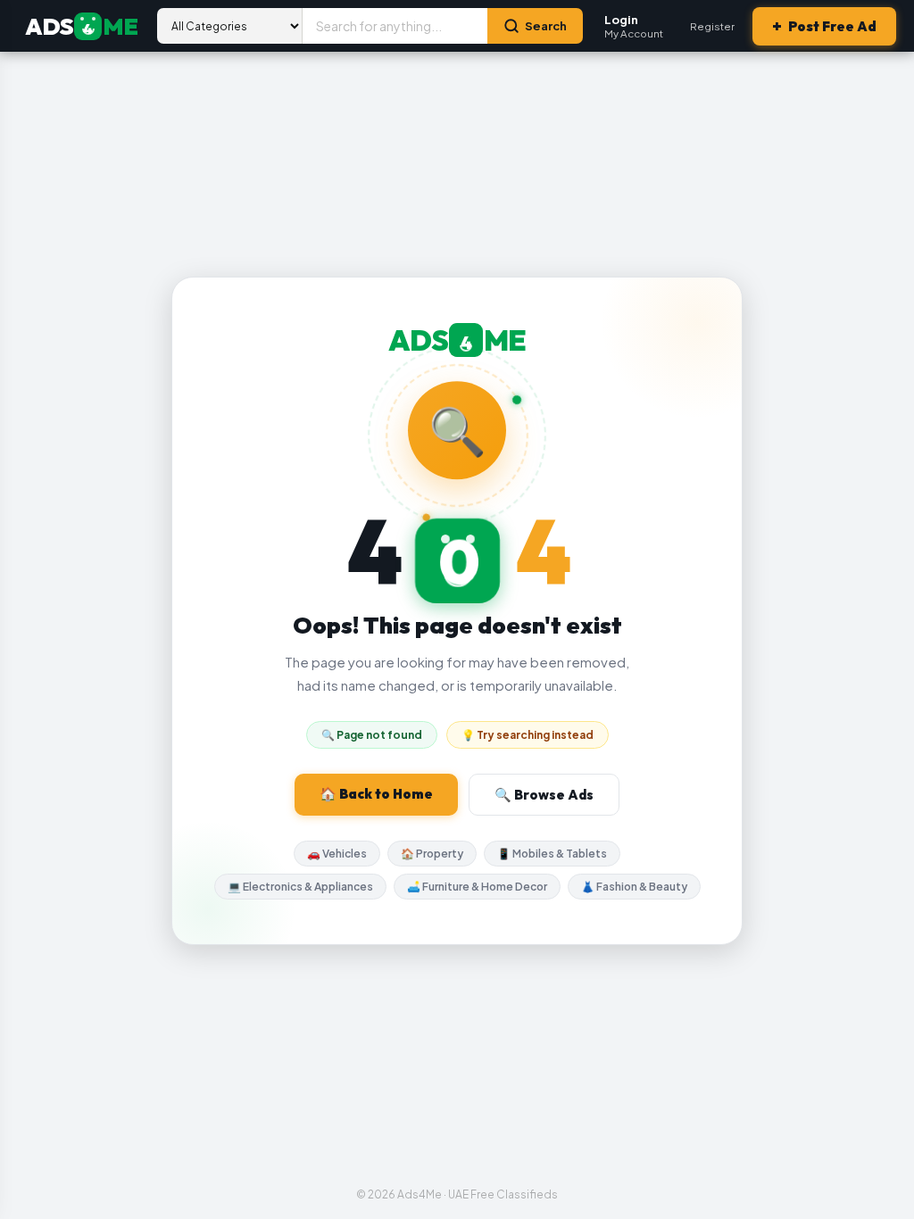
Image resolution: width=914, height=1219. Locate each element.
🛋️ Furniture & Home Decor (477, 886)
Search (546, 26)
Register (712, 26)
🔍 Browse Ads (544, 794)
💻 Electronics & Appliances (300, 886)
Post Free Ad (824, 26)
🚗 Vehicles (337, 853)
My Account (633, 26)
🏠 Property (432, 853)
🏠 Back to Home (376, 793)
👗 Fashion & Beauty (634, 886)
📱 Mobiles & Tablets (552, 853)
